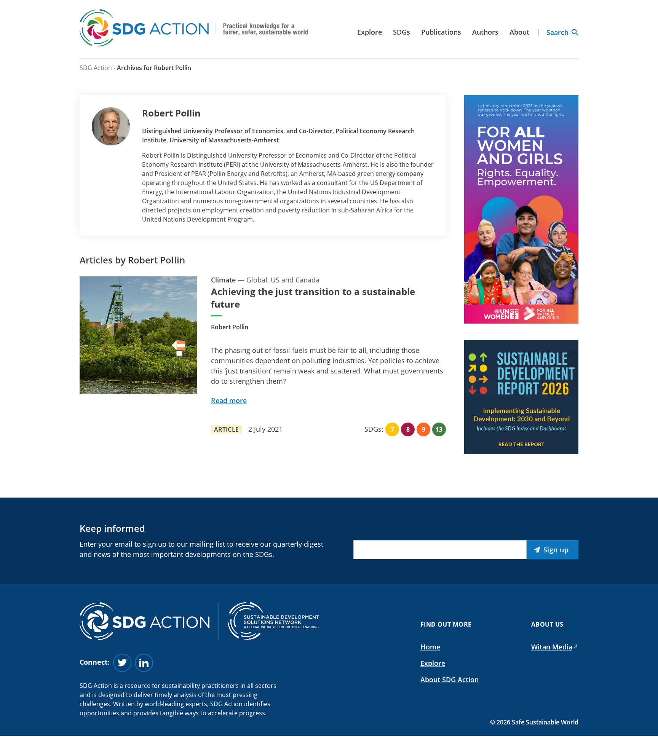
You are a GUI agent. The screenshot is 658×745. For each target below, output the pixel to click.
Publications (441, 32)
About (519, 32)
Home (430, 646)
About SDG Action (449, 679)
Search (557, 32)
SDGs (401, 32)
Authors (485, 32)
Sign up (556, 549)
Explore (369, 32)
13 (439, 429)
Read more (229, 400)
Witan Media (551, 646)
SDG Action (96, 68)
